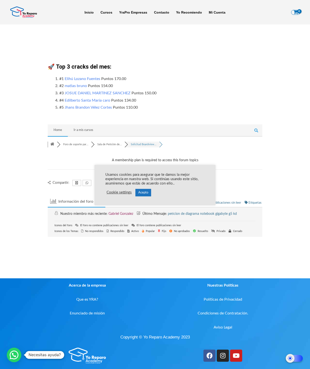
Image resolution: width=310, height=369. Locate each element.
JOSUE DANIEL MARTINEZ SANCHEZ (98, 93)
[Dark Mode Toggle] (294, 358)
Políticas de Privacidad (223, 299)
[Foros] (52, 144)
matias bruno (76, 86)
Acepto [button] (143, 192)
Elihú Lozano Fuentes (82, 79)
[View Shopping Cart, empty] (295, 12)
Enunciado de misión (87, 313)
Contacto (161, 12)
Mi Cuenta (217, 12)
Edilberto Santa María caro (87, 100)
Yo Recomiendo (189, 12)
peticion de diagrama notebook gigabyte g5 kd (202, 214)
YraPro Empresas (133, 12)
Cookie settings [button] (119, 192)
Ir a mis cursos (83, 130)
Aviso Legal (223, 327)
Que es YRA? (87, 299)
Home (58, 130)
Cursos (106, 12)
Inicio (89, 12)
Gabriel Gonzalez (120, 214)
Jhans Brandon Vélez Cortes (88, 107)
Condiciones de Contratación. (223, 313)
